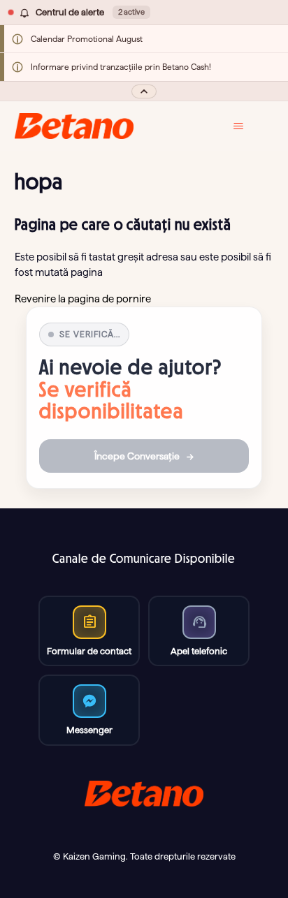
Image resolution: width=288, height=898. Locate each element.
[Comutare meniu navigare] (248, 126)
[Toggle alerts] (144, 91)
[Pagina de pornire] (74, 126)
